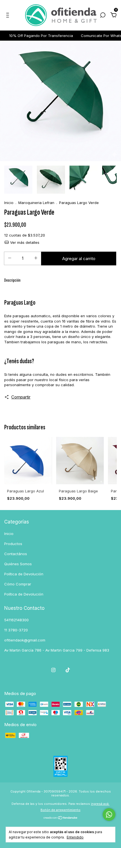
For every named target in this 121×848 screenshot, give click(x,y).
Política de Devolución (23, 574)
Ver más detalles (24, 242)
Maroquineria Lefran (36, 202)
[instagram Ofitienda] (53, 670)
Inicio (9, 202)
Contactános (15, 554)
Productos (13, 543)
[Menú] (8, 15)
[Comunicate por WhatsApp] (109, 814)
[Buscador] (102, 15)
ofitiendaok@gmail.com (24, 640)
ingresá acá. (100, 804)
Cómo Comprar (17, 584)
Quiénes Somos (18, 564)
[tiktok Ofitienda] (67, 670)
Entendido (75, 837)
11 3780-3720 (16, 630)
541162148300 (16, 620)
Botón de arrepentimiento (60, 810)
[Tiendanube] (60, 818)
